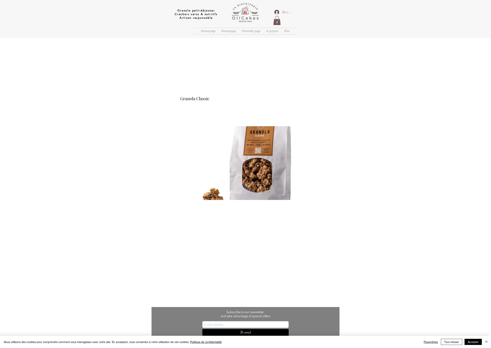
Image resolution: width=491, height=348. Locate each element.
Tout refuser (451, 342)
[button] (277, 20)
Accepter (473, 342)
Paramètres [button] (431, 342)
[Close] (486, 342)
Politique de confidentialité (206, 342)
